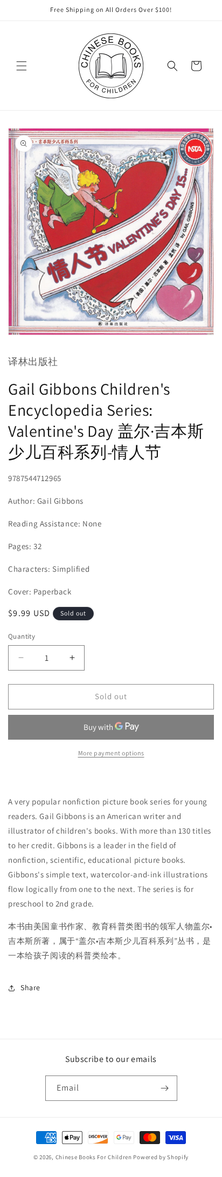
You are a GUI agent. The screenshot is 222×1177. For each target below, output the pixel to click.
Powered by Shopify (161, 1157)
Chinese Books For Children (94, 1157)
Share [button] (30, 987)
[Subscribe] (165, 1088)
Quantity (21, 636)
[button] (21, 66)
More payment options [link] (111, 753)
